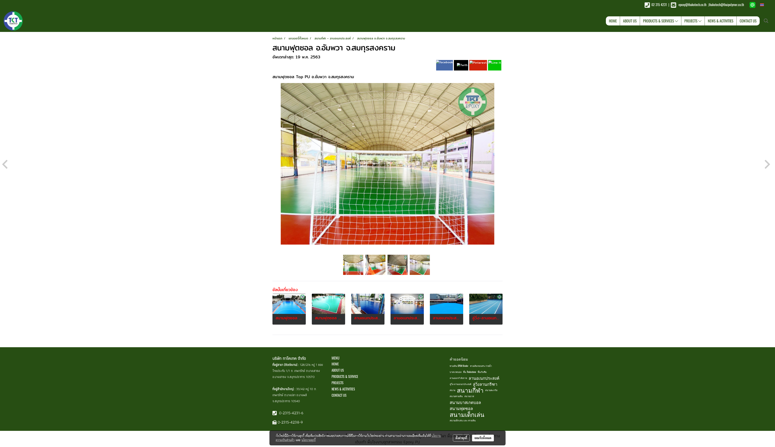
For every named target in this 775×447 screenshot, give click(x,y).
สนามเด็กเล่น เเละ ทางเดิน (463, 420)
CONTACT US (748, 20)
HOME (613, 20)
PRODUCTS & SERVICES (659, 20)
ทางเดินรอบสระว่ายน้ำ (481, 365)
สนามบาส (469, 396)
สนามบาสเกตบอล (465, 402)
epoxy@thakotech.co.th (693, 5)
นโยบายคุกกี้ (309, 440)
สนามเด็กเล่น (467, 414)
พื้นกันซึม (482, 371)
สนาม (452, 390)
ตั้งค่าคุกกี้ (461, 438)
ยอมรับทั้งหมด (482, 438)
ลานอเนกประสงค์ (484, 378)
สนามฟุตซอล (461, 408)
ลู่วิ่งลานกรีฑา (485, 384)
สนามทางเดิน (456, 396)
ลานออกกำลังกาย (458, 378)
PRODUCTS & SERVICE (345, 376)
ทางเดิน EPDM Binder (459, 365)
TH (766, 5)
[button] (766, 21)
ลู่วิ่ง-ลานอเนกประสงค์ (460, 384)
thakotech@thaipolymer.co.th (726, 5)
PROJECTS (691, 20)
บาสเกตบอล (456, 371)
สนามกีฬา (470, 390)
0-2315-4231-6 (290, 413)
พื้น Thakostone (469, 371)
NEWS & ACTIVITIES (720, 20)
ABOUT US (630, 20)
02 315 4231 (659, 5)
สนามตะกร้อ (491, 390)
